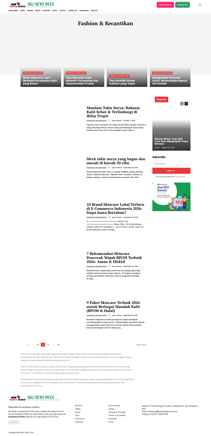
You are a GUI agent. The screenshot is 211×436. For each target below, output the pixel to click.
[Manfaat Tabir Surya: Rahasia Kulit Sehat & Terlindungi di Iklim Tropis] (52, 119)
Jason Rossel (116, 120)
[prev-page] (23, 345)
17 (48, 345)
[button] (200, 4)
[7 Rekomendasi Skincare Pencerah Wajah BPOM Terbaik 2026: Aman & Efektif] (52, 266)
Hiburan (73, 30)
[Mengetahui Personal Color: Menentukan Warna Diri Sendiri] (170, 62)
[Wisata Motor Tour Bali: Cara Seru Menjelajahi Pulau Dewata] (171, 125)
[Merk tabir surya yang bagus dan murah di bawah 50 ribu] (52, 168)
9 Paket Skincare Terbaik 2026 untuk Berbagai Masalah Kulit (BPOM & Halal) (113, 306)
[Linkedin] (200, 399)
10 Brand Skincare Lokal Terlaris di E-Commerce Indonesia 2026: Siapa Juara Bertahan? (115, 208)
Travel (136, 30)
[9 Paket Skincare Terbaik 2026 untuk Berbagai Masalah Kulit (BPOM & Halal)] (52, 315)
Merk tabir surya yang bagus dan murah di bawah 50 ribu (116, 160)
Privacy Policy (180, 177)
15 (37, 345)
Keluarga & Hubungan (90, 30)
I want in (170, 171)
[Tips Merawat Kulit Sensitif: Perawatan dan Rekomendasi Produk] (84, 62)
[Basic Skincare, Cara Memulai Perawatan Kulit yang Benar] (41, 62)
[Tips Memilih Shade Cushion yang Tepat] (127, 62)
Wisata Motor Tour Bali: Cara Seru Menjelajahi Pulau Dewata (171, 141)
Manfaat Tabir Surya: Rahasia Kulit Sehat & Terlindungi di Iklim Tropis (113, 111)
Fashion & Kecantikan (33, 73)
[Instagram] (193, 399)
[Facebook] (186, 399)
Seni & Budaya (124, 30)
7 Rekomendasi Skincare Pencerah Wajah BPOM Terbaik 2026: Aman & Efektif (114, 257)
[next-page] (64, 345)
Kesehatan (109, 30)
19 (58, 345)
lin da (157, 147)
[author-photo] (109, 120)
